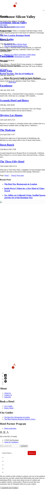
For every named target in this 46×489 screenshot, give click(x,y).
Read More (12, 82)
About (8, 460)
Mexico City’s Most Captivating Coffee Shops (20, 54)
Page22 (13, 175)
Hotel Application (10, 428)
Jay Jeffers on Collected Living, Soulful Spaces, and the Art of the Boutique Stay (25, 196)
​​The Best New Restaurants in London (17, 56)
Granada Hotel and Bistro (14, 100)
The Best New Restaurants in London (17, 417)
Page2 (7, 175)
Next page (20, 175)
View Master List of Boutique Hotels (12, 27)
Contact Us (8, 395)
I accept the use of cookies (9, 488)
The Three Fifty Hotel (12, 161)
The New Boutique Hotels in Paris (16, 46)
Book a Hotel (8, 408)
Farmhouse (6, 85)
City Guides (8, 406)
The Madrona (7, 130)
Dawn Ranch (7, 144)
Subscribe (7, 397)
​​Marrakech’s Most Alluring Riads (15, 44)
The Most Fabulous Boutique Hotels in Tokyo (19, 419)
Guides (8, 468)
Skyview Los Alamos (11, 115)
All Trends (3, 69)
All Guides (3, 25)
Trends (8, 464)
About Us (7, 393)
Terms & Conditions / (11, 442)
